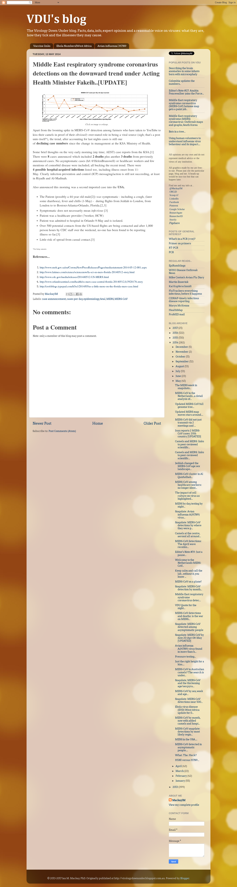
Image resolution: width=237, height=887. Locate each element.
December (182, 346)
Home (97, 423)
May (178, 380)
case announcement (54, 299)
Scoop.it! (174, 195)
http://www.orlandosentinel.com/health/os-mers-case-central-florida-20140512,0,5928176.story (91, 281)
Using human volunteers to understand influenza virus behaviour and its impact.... (185, 141)
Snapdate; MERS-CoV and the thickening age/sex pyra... (187, 683)
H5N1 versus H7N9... (187, 760)
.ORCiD (173, 191)
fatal (102, 299)
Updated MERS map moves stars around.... (189, 413)
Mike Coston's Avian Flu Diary (186, 277)
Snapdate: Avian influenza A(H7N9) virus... (187, 514)
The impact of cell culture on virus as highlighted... (187, 495)
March (180, 771)
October (181, 356)
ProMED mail (177, 314)
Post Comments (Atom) (62, 431)
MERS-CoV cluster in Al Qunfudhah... (189, 475)
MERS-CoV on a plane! (188, 581)
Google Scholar (177, 209)
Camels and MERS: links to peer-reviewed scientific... (189, 444)
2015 (176, 337)
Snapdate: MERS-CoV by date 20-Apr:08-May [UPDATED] (189, 638)
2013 (176, 787)
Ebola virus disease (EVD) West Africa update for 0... (187, 709)
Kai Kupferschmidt (180, 286)
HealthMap (176, 310)
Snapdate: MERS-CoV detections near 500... (189, 700)
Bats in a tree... (177, 131)
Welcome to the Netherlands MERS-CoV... (188, 563)
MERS (110, 299)
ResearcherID (176, 216)
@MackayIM (176, 188)
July (178, 371)
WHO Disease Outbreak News (183, 272)
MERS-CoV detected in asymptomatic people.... (188, 747)
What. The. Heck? (186, 755)
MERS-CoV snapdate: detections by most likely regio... (187, 731)
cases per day (75, 299)
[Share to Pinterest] (80, 294)
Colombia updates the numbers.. (182, 82)
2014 (176, 342)
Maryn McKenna (179, 305)
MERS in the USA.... (186, 739)
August (180, 366)
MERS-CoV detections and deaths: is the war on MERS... (189, 616)
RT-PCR (173, 247)
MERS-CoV (121, 299)
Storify (173, 219)
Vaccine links (41, 46)
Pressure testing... (185, 656)
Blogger (184, 878)
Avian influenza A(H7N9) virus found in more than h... (188, 648)
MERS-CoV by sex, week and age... (189, 693)
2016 (176, 332)
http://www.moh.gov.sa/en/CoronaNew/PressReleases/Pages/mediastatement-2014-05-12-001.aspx (93, 267)
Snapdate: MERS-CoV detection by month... (188, 588)
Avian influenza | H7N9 (112, 46)
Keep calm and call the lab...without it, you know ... (188, 573)
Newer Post (42, 423)
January (180, 780)
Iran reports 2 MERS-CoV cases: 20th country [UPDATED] (188, 433)
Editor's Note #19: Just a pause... (188, 553)
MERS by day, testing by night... (189, 505)
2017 (175, 328)
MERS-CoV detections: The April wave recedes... (188, 544)
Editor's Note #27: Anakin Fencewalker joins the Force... (186, 92)
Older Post (152, 423)
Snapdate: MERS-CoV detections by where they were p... (188, 525)
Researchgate (176, 212)
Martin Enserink (178, 282)
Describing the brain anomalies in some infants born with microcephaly (184, 71)
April (179, 766)
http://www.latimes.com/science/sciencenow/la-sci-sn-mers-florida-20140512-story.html (87, 272)
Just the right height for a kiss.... (189, 663)
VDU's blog (56, 20)
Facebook (174, 202)
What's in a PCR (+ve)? (182, 238)
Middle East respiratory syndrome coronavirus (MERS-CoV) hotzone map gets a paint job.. (184, 105)
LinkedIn (174, 198)
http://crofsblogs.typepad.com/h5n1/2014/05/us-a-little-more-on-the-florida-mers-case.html (89, 286)
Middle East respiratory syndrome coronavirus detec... (189, 597)
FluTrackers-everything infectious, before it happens (185, 292)
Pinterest (174, 205)
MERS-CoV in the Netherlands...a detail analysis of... (189, 396)
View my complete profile (184, 804)
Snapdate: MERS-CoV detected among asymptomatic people (189, 627)
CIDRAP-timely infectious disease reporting (184, 300)
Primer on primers (180, 243)
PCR (171, 252)
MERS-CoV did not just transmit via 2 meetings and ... (188, 422)
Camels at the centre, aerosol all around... (188, 535)
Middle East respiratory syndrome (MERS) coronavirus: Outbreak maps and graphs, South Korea (186, 120)
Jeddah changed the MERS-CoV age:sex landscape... (187, 466)
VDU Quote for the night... (185, 607)
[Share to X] (74, 294)
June (178, 376)
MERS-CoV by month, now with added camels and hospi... (187, 720)
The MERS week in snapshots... (186, 387)
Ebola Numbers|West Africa (74, 46)
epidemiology (91, 299)
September (182, 361)
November (182, 351)
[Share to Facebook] (77, 294)
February (181, 775)
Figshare (174, 223)
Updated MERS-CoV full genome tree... (189, 405)
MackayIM (178, 800)
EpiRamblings (177, 265)
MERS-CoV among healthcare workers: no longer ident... (188, 485)
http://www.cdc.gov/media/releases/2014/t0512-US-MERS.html (74, 277)
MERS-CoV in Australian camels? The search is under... (189, 672)
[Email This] (67, 294)
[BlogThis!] (71, 294)
